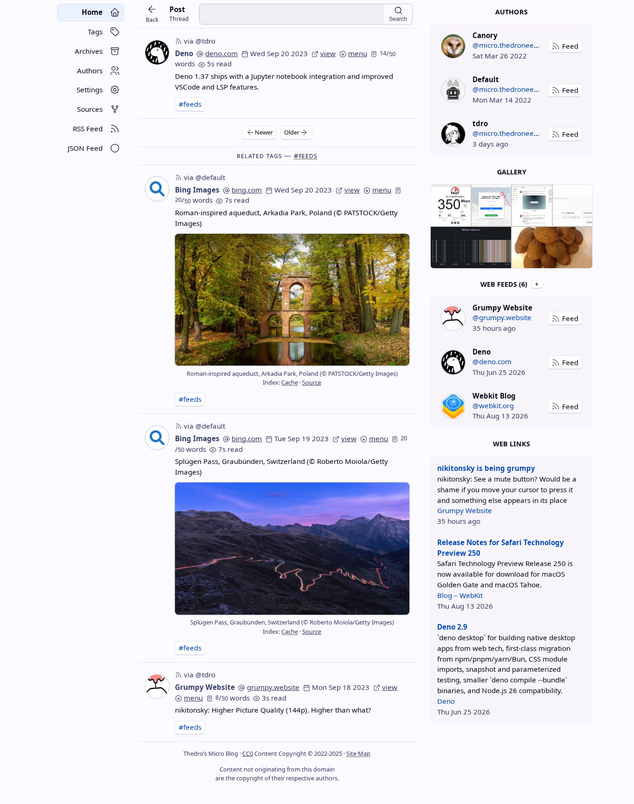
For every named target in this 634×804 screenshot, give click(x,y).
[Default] (453, 90)
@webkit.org (493, 405)
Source (311, 382)
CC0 (247, 753)
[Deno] (453, 362)
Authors (511, 11)
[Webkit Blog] (453, 406)
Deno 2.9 (452, 626)
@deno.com (491, 361)
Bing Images (197, 189)
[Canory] (453, 46)
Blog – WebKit (460, 595)
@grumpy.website (501, 317)
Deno (184, 53)
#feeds (190, 104)
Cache (289, 382)
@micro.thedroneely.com (513, 45)
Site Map (358, 753)
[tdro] (453, 134)
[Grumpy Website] (453, 318)
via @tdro (199, 40)
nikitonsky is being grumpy (486, 468)
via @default (204, 177)
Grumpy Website (205, 687)
